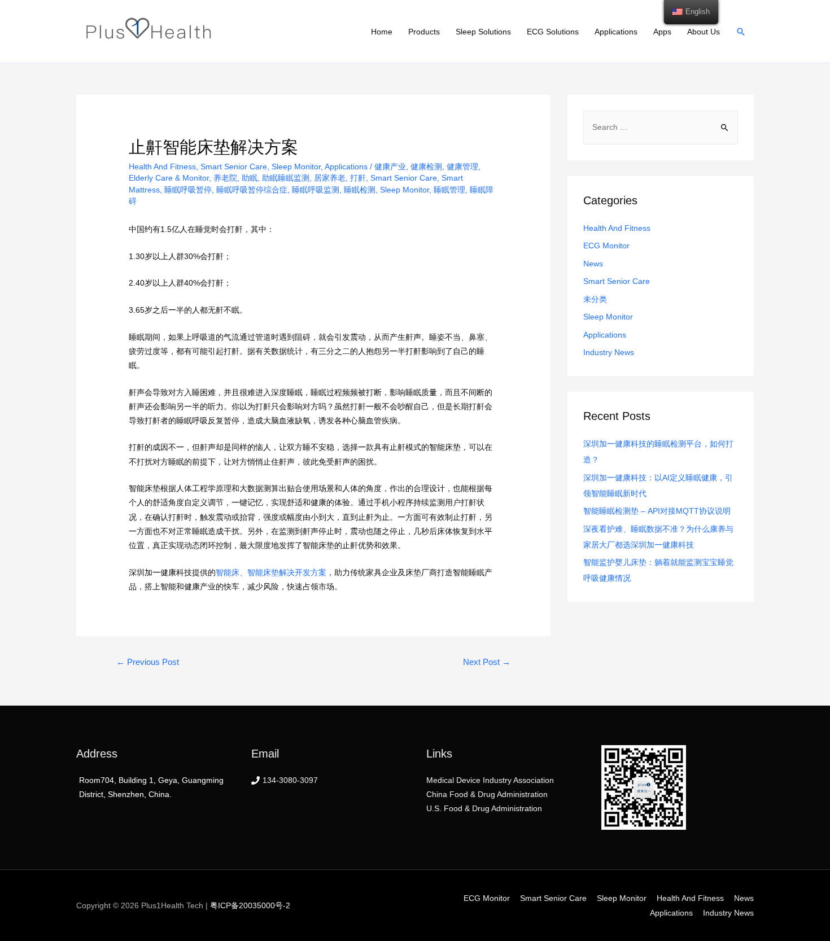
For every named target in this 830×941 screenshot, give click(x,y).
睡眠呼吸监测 (315, 189)
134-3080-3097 (290, 780)
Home (381, 31)
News (593, 263)
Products (424, 31)
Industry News (608, 352)
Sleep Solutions (483, 31)
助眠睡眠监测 (285, 177)
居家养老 (330, 177)
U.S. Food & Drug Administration (484, 808)
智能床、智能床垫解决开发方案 (271, 572)
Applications (616, 31)
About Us (703, 31)
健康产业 (390, 166)
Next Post (486, 662)
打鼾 (358, 177)
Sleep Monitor (296, 166)
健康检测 (426, 166)
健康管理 (462, 166)
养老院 (225, 177)
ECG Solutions (553, 31)
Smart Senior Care (233, 166)
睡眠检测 (359, 189)
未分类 (595, 299)
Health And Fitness (162, 166)
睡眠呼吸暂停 (188, 189)
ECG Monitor (606, 245)
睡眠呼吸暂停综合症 (251, 189)
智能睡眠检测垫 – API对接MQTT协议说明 (657, 510)
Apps (662, 31)
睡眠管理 (449, 189)
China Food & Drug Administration (487, 794)
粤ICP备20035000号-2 (250, 905)
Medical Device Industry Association (490, 780)
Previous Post (147, 662)
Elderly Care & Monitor (169, 177)
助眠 (249, 177)
